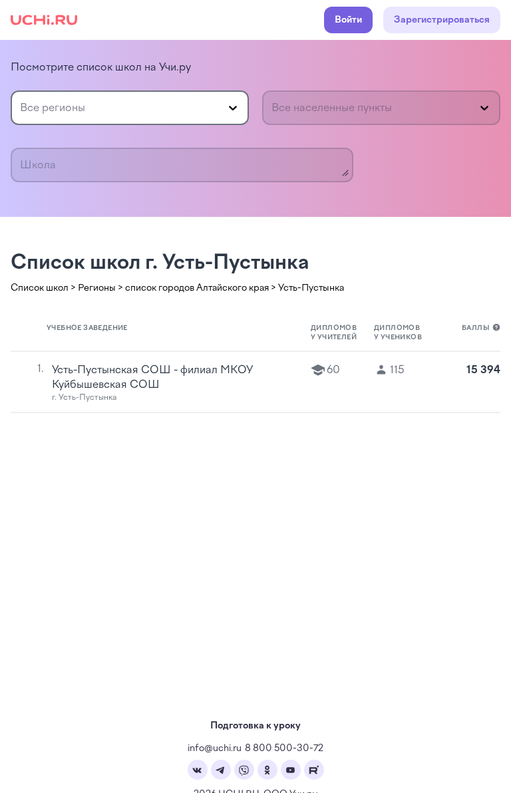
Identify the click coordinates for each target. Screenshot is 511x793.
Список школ (40, 287)
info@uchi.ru (215, 748)
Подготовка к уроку (255, 725)
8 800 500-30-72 (284, 748)
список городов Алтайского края (197, 287)
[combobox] (21, 107)
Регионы (97, 287)
